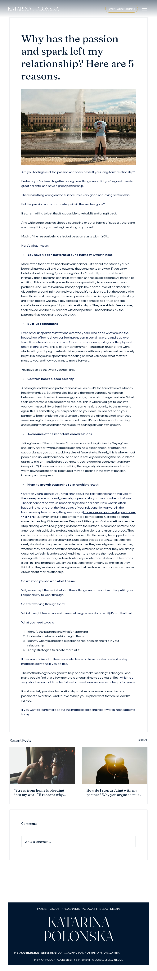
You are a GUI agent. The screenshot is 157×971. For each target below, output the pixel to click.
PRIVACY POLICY (44, 959)
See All (142, 739)
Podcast (89, 908)
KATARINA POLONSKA (33, 8)
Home (42, 908)
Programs (70, 908)
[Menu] (144, 8)
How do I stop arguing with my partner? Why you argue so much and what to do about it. (114, 792)
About (54, 908)
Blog (103, 908)
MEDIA (115, 908)
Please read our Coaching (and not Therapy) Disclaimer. (80, 952)
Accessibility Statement (73, 959)
